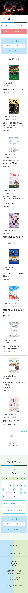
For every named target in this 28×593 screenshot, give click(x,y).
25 (21, 493)
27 (3, 496)
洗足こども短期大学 (14, 574)
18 (21, 489)
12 (25, 486)
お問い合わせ (14, 580)
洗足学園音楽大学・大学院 (14, 571)
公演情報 (17, 577)
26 (25, 493)
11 (21, 486)
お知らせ (10, 577)
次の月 (23, 474)
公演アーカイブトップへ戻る (14, 444)
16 (14, 489)
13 (3, 489)
